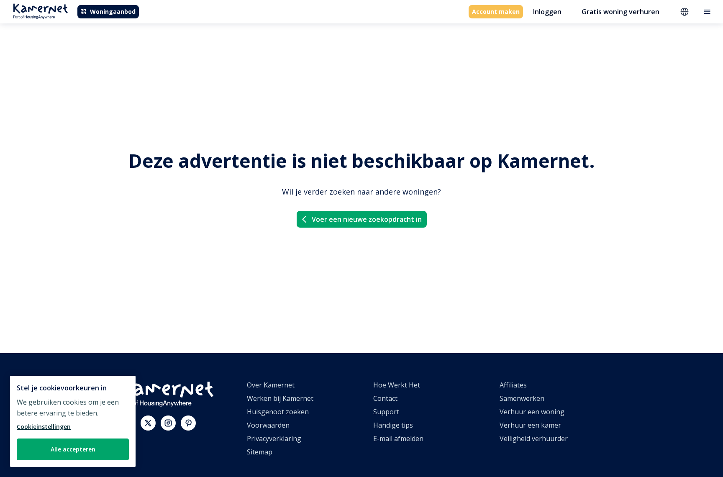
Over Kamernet (271, 385)
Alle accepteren (73, 449)
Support (386, 411)
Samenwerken (522, 398)
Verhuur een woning (532, 411)
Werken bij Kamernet (280, 398)
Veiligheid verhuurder (534, 438)
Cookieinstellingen (44, 427)
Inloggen (547, 11)
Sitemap (259, 451)
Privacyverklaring (274, 438)
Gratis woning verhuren (620, 11)
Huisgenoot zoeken (278, 411)
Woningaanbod (113, 11)
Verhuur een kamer (530, 425)
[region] (73, 421)
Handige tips (393, 425)
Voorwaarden (268, 425)
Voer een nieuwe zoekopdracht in (367, 219)
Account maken (496, 11)
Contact (385, 398)
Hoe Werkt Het (396, 385)
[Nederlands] (684, 11)
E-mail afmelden (398, 438)
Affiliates (513, 385)
